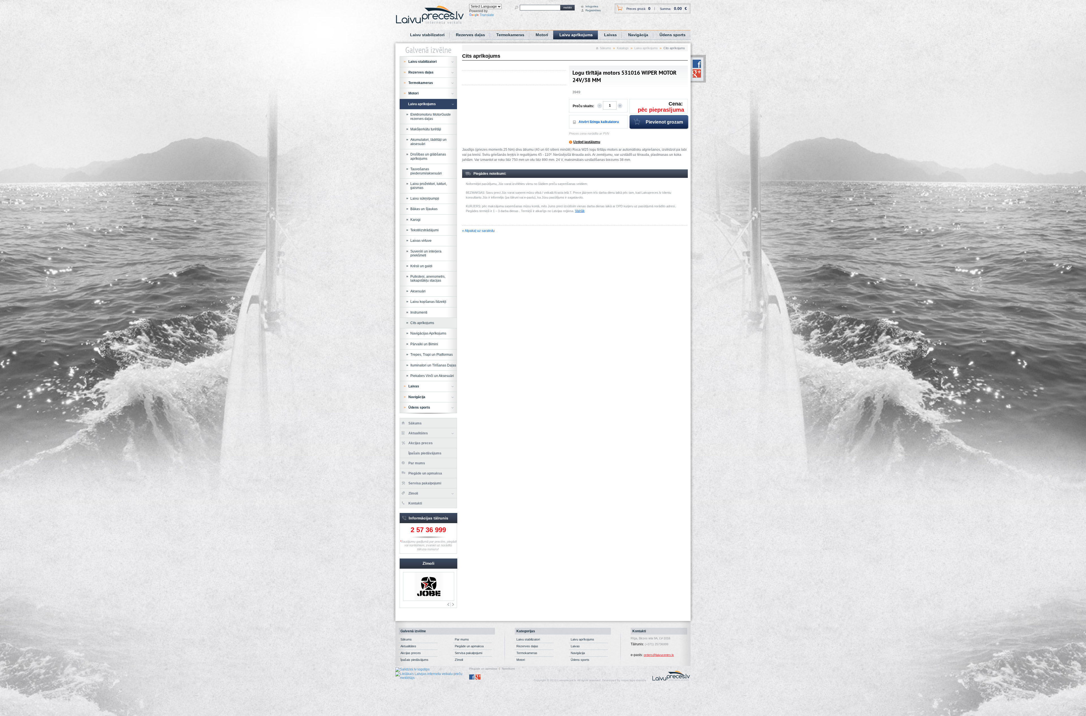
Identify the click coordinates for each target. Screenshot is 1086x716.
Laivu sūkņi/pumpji (424, 198)
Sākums (605, 48)
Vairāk (580, 211)
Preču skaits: (583, 106)
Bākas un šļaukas (424, 209)
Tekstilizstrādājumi (424, 230)
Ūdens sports (673, 35)
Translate (487, 15)
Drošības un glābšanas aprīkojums (428, 156)
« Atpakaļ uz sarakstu (478, 231)
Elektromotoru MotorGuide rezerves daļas (430, 116)
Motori (542, 35)
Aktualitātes (418, 433)
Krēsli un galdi (421, 266)
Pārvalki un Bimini (424, 344)
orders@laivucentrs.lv (659, 655)
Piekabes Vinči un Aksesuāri (432, 376)
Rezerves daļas (470, 35)
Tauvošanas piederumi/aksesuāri (426, 171)
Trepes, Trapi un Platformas (431, 355)
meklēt (567, 7)
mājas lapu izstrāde (633, 680)
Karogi (415, 220)
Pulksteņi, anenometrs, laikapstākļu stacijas (427, 278)
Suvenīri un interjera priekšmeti (425, 253)
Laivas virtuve (421, 241)
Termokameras (510, 35)
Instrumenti (418, 312)
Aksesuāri (418, 291)
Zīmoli (413, 493)
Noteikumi (508, 668)
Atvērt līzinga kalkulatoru (599, 122)
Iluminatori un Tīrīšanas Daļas (433, 365)
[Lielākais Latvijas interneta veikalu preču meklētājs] (432, 676)
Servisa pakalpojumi (424, 483)
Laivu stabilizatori (427, 35)
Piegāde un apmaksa (425, 473)
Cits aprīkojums (422, 323)
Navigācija (638, 35)
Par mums (416, 463)
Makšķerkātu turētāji (425, 129)
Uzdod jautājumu (586, 142)
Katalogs (623, 48)
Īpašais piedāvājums (424, 453)
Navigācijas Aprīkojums (428, 333)
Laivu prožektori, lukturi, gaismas (428, 186)
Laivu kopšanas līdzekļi (428, 302)
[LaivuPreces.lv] (430, 14)
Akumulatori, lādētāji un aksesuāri (428, 142)
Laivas (610, 35)
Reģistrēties (590, 10)
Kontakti (415, 503)
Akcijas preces (420, 443)
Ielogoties (590, 6)
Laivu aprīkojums (576, 35)
